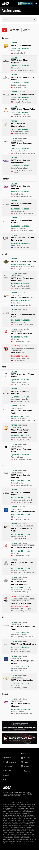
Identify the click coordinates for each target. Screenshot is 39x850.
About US (6, 775)
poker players (7, 839)
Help (4, 779)
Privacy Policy (7, 766)
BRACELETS (14, 30)
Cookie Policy (7, 771)
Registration (7, 758)
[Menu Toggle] (36, 3)
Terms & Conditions (9, 762)
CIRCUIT (26, 30)
